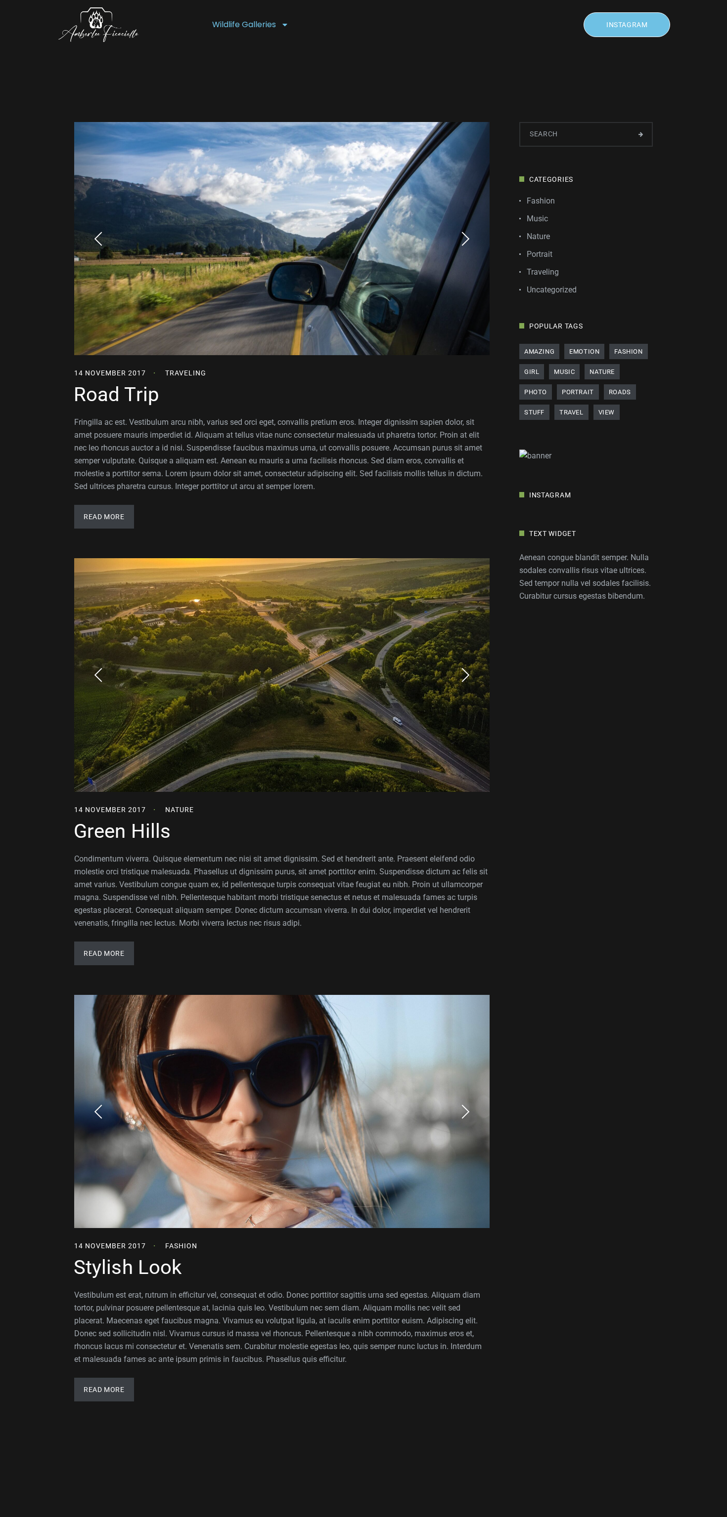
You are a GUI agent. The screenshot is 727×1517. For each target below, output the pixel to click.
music (564, 371)
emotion (584, 351)
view (606, 412)
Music (537, 218)
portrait (578, 392)
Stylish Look (128, 1267)
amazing (539, 351)
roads (620, 392)
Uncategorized (552, 289)
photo (535, 392)
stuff (534, 412)
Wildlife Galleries (244, 24)
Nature (179, 810)
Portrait (539, 254)
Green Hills (122, 831)
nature (602, 371)
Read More (104, 517)
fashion (628, 351)
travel (571, 412)
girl (531, 371)
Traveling (185, 373)
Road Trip (116, 394)
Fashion (181, 1246)
